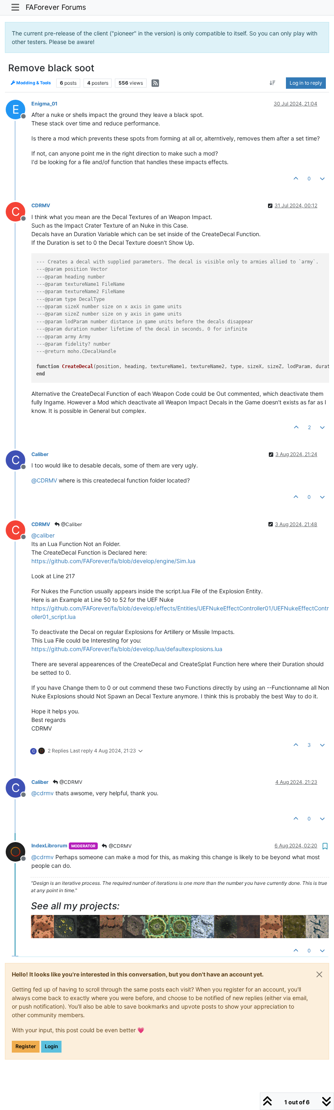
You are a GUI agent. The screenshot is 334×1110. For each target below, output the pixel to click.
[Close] (319, 974)
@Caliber (71, 524)
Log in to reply (306, 83)
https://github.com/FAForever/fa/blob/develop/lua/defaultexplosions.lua (126, 648)
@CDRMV (70, 782)
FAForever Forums (56, 7)
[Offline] (18, 850)
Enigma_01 (44, 104)
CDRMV (40, 205)
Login (51, 1046)
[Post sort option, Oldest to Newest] (272, 83)
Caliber (39, 454)
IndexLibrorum (49, 845)
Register (25, 1046)
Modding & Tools (33, 83)
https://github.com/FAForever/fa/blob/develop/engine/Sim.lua (113, 560)
